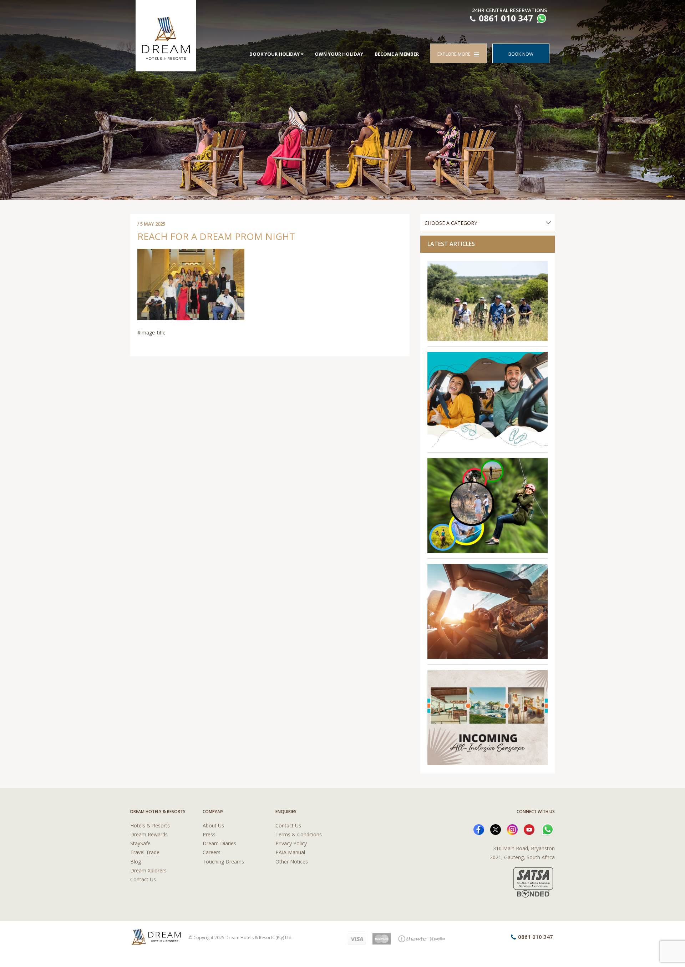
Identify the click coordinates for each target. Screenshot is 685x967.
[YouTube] (529, 829)
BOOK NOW (520, 54)
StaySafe (140, 843)
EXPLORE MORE (455, 54)
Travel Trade (144, 852)
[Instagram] (512, 829)
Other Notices (291, 861)
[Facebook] (478, 829)
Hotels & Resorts (150, 825)
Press (209, 834)
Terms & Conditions (298, 834)
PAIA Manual (290, 852)
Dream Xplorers (148, 870)
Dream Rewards (149, 834)
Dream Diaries (219, 843)
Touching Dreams (223, 861)
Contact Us (143, 879)
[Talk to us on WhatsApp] (540, 19)
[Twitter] (495, 829)
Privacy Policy (291, 843)
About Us (213, 825)
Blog (135, 861)
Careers (211, 852)
